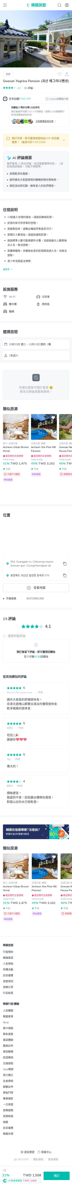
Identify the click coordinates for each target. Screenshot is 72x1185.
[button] (36, 140)
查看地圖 (39, 588)
